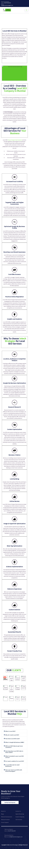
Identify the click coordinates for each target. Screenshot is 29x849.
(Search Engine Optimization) (15, 140)
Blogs (2, 814)
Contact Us (18, 811)
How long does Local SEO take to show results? (14, 751)
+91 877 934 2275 (7, 2)
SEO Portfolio (19, 819)
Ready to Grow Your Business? (10, 792)
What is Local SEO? (10, 731)
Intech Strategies (14, 845)
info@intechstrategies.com (7, 5)
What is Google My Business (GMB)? (14, 742)
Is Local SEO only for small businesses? (12, 765)
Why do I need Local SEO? (12, 735)
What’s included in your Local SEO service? (14, 756)
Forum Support (5, 822)
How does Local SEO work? (12, 738)
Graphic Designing (20, 816)
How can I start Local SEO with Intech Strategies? (13, 770)
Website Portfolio (5, 819)
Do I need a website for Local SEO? (14, 761)
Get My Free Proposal (10, 802)
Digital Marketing (20, 814)
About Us (3, 811)
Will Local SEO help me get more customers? (14, 746)
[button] (14, 731)
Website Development (6, 816)
